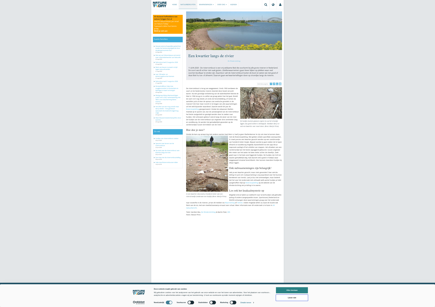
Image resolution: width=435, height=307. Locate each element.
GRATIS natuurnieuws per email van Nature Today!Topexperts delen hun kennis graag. (166, 26)
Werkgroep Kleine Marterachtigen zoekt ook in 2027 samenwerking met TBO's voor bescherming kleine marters (167, 98)
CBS (228, 212)
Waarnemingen (206, 4)
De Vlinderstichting (234, 61)
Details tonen (245, 302)
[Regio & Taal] (273, 4)
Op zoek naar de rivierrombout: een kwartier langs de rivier (167, 151)
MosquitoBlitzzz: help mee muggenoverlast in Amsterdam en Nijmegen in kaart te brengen (166, 88)
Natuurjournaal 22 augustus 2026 (166, 62)
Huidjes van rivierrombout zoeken (166, 138)
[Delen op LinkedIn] (277, 84)
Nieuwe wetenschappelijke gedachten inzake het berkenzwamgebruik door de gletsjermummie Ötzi (168, 48)
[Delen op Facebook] (271, 84)
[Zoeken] (265, 4)
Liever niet (292, 298)
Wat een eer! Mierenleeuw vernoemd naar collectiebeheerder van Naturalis (168, 56)
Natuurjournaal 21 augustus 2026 (166, 81)
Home (174, 4)
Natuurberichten (188, 4)
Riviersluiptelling (192, 109)
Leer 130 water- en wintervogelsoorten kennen (164, 75)
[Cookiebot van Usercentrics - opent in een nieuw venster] (139, 302)
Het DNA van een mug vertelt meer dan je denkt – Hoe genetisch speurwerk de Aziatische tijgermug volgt (167, 110)
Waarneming (230, 203)
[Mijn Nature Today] (280, 4)
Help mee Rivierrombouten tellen (166, 162)
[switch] (191, 302)
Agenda (233, 4)
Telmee (240, 203)
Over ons (221, 4)
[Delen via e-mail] (280, 84)
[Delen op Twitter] (274, 84)
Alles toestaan (292, 290)
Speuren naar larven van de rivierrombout (164, 144)
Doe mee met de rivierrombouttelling (167, 157)
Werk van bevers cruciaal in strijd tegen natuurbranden (166, 68)
